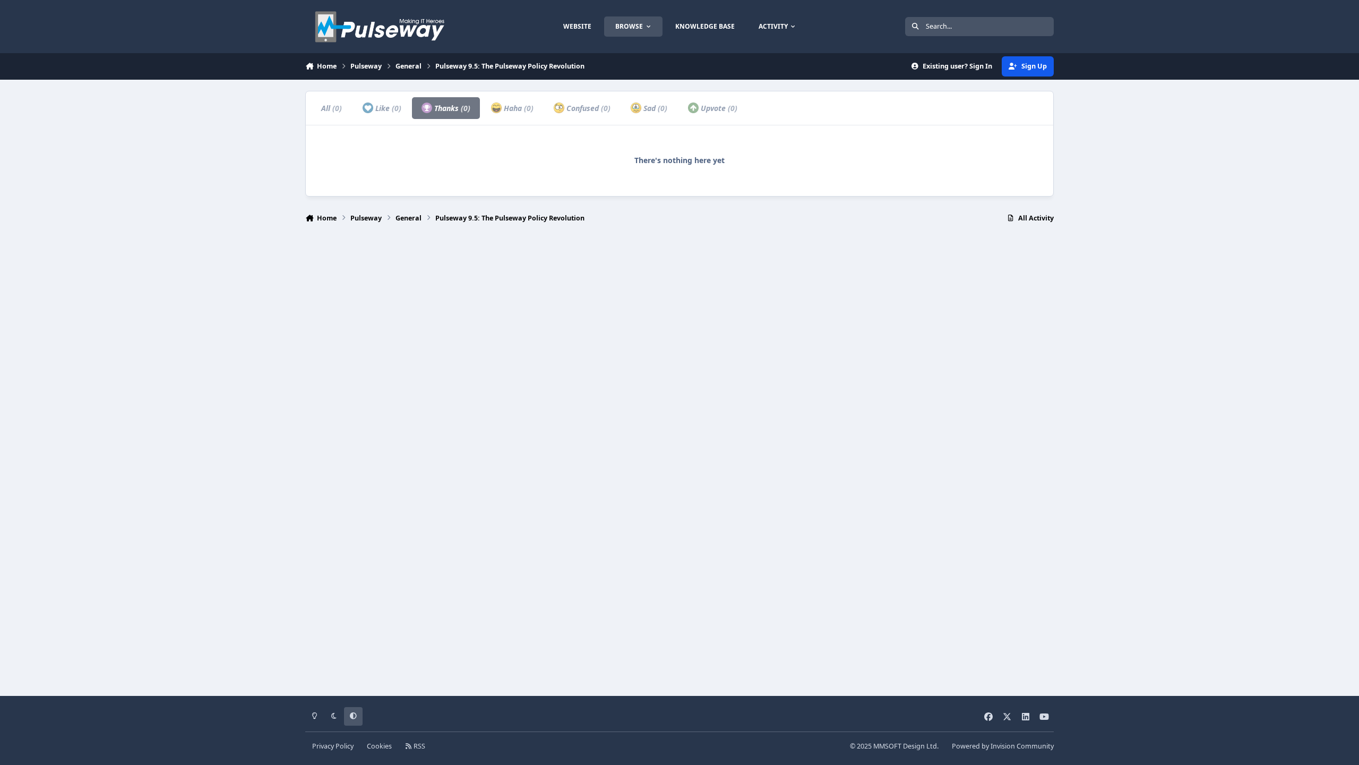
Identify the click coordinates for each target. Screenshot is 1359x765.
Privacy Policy (333, 746)
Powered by (1003, 746)
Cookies (379, 746)
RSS (418, 746)
